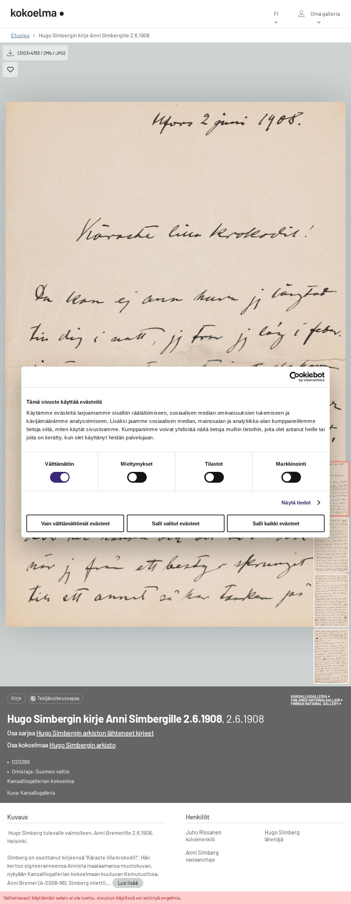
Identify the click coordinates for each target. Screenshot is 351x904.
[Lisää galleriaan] (10, 69)
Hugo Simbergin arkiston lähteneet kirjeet (95, 733)
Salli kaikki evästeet (276, 523)
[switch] (137, 477)
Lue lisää (128, 883)
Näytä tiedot (296, 502)
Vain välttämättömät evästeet (75, 523)
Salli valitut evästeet (175, 523)
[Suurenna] (175, 364)
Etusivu (20, 35)
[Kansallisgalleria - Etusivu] (37, 13)
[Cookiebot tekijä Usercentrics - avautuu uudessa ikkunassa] (295, 377)
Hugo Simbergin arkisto (82, 745)
